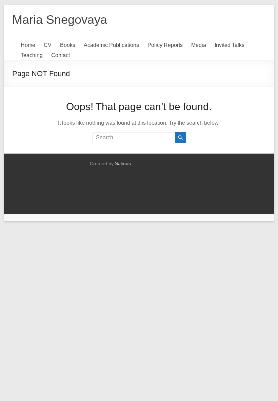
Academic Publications (111, 45)
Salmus (123, 163)
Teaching (32, 55)
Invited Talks (229, 45)
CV (48, 45)
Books (67, 45)
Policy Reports (165, 45)
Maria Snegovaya (59, 20)
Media (198, 45)
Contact (60, 55)
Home (28, 45)
